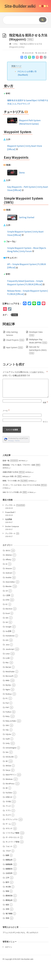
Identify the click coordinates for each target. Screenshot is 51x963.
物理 (7, 891)
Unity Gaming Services (12, 333)
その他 (8, 801)
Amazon (9, 568)
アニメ (8, 806)
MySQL (8, 685)
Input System (14, 347)
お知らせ (9, 797)
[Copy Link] (45, 57)
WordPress (10, 783)
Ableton (9, 555)
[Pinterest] (41, 57)
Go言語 (8, 631)
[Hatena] (33, 57)
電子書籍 (9, 913)
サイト (45, 422)
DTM (7, 600)
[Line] (30, 57)
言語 (7, 909)
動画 (7, 855)
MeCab (8, 667)
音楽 (7, 918)
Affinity (8, 559)
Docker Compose (12, 526)
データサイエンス (12, 837)
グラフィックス (12, 819)
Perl (7, 703)
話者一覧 (10, 460)
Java (7, 644)
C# (7, 590)
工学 (7, 877)
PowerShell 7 (10, 512)
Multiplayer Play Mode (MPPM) (37, 341)
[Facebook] (22, 57)
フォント (9, 846)
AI (6, 564)
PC (7, 698)
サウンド (9, 828)
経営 (7, 904)
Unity (15, 44)
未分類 (8, 886)
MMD (7, 680)
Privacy (11, 441)
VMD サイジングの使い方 (14, 492)
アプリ (8, 810)
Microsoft (9, 676)
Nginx (8, 689)
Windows (9, 779)
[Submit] (42, 19)
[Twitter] (26, 57)
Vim (7, 752)
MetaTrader (10, 671)
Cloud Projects (15, 340)
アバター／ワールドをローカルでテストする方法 (24, 485)
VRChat (8, 765)
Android (9, 573)
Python (8, 712)
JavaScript (10, 649)
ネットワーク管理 (12, 841)
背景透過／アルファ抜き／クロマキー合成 (21, 465)
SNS (7, 725)
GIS (7, 617)
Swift (8, 738)
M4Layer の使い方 (12, 476)
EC (7, 604)
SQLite (8, 734)
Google (8, 626)
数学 (7, 882)
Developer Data (35, 333)
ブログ (8, 851)
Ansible (8, 577)
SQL (7, 729)
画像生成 (9, 900)
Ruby (8, 716)
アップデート (14, 505)
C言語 (8, 595)
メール (6, 410)
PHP (7, 707)
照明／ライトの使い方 (15, 480)
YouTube (9, 792)
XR (7, 788)
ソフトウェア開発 (12, 833)
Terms (17, 441)
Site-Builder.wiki (19, 6)
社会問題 (8, 519)
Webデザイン (11, 774)
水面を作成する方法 (13, 472)
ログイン (8, 947)
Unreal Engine (11, 747)
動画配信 (9, 868)
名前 (45, 402)
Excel (8, 613)
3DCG (8, 550)
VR (7, 761)
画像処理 (9, 895)
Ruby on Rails (11, 721)
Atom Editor (10, 582)
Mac (7, 662)
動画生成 (9, 859)
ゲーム (8, 824)
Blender (9, 586)
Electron (9, 608)
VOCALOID (10, 756)
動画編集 (9, 864)
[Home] (10, 44)
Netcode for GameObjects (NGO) (38, 350)
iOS (7, 640)
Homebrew (10, 635)
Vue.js (8, 770)
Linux (8, 653)
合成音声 (9, 873)
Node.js (9, 694)
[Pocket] (37, 57)
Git (7, 622)
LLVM (8, 658)
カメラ (8, 815)
